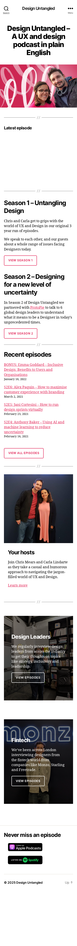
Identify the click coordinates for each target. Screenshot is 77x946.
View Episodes (28, 781)
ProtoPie (37, 307)
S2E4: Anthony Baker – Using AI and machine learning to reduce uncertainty (34, 427)
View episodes (28, 677)
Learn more (18, 585)
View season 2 (20, 333)
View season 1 (20, 260)
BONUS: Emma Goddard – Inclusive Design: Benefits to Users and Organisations (33, 370)
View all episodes (23, 453)
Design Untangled (38, 8)
